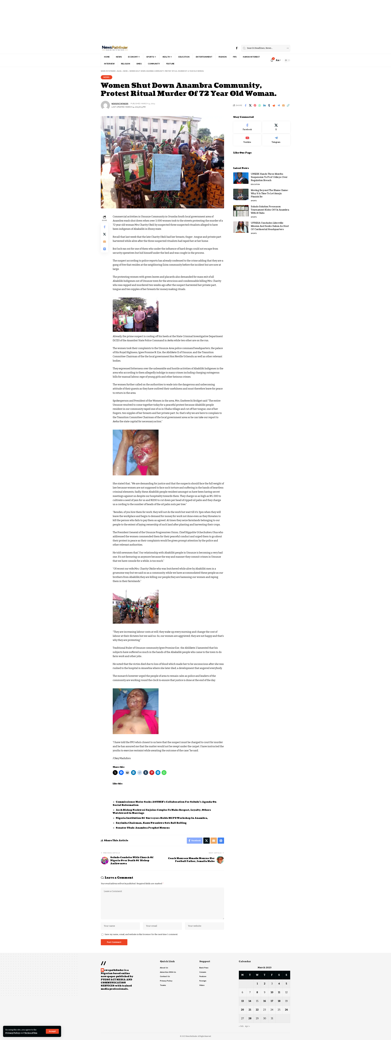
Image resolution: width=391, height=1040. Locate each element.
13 (242, 1001)
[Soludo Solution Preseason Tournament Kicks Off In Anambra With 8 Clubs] (240, 210)
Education (255, 184)
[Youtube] (247, 140)
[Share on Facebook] (245, 105)
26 (286, 1009)
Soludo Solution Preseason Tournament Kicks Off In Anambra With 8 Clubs (270, 209)
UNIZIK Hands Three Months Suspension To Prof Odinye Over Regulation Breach (269, 177)
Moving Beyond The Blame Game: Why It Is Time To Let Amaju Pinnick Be (269, 193)
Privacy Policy (12, 1033)
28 (249, 1018)
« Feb (241, 1026)
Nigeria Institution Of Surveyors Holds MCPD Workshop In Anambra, (162, 818)
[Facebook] (236, 48)
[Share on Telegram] (278, 105)
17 (272, 1001)
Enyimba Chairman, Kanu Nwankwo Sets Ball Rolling (151, 823)
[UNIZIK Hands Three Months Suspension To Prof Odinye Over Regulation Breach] (240, 178)
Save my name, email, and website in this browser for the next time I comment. (141, 934)
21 (250, 1009)
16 (264, 1001)
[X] (276, 127)
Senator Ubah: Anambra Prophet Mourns (143, 827)
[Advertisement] (91, 21)
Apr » (247, 1026)
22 (257, 1009)
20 (242, 1009)
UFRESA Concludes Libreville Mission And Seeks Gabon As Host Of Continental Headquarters (270, 226)
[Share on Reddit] (274, 105)
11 (279, 992)
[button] (52, 1031)
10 (272, 992)
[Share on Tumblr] (269, 105)
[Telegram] (276, 140)
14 (249, 1001)
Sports (254, 201)
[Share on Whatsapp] (260, 105)
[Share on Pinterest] (255, 105)
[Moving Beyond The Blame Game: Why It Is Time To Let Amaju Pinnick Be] (240, 194)
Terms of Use (30, 1033)
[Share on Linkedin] (264, 105)
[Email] (283, 105)
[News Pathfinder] (115, 48)
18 (279, 1001)
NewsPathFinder (119, 104)
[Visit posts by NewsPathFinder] (105, 105)
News (106, 77)
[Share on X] (250, 105)
